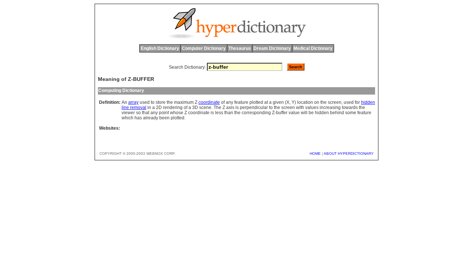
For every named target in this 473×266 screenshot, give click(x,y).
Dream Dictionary (272, 48)
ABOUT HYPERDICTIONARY (349, 153)
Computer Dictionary (204, 48)
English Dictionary (160, 48)
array (133, 102)
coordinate (209, 102)
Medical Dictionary (313, 48)
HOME (315, 153)
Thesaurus (239, 48)
